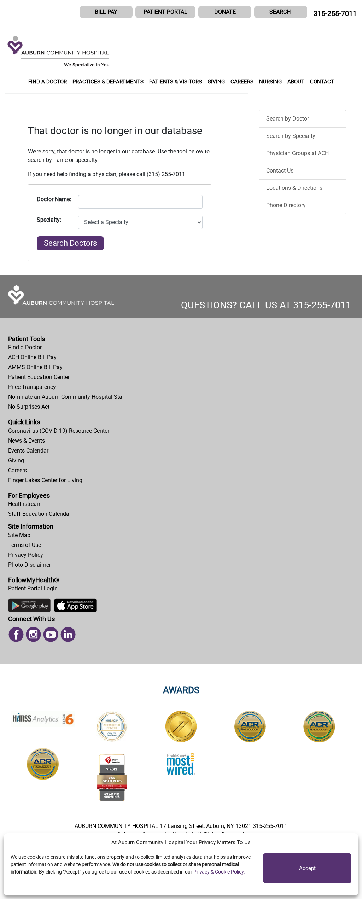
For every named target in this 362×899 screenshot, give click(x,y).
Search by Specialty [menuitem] (290, 136)
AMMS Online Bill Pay (35, 367)
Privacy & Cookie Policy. (219, 872)
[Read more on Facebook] (16, 633)
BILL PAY (106, 11)
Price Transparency (32, 387)
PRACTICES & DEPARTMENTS (108, 81)
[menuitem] (181, 347)
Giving (16, 460)
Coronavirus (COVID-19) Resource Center (58, 430)
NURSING (270, 81)
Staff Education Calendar (39, 513)
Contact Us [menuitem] (279, 170)
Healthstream (25, 504)
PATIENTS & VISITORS (175, 81)
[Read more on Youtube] (51, 633)
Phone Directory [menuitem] (286, 205)
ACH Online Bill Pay (32, 357)
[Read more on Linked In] (68, 633)
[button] (281, 12)
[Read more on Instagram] (33, 633)
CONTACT (322, 81)
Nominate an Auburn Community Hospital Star (66, 396)
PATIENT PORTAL (165, 11)
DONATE (225, 11)
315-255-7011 (335, 13)
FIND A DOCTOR (47, 81)
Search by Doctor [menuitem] (287, 118)
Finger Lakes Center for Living (45, 480)
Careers (17, 470)
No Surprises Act (28, 406)
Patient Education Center (39, 377)
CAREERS (241, 81)
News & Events (26, 440)
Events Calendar (28, 450)
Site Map (19, 535)
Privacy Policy (25, 554)
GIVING (216, 81)
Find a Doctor (25, 347)
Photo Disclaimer (29, 564)
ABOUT (295, 81)
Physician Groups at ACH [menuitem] (297, 153)
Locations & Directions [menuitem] (294, 188)
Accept (307, 868)
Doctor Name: (54, 199)
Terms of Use (24, 545)
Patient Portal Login (33, 588)
